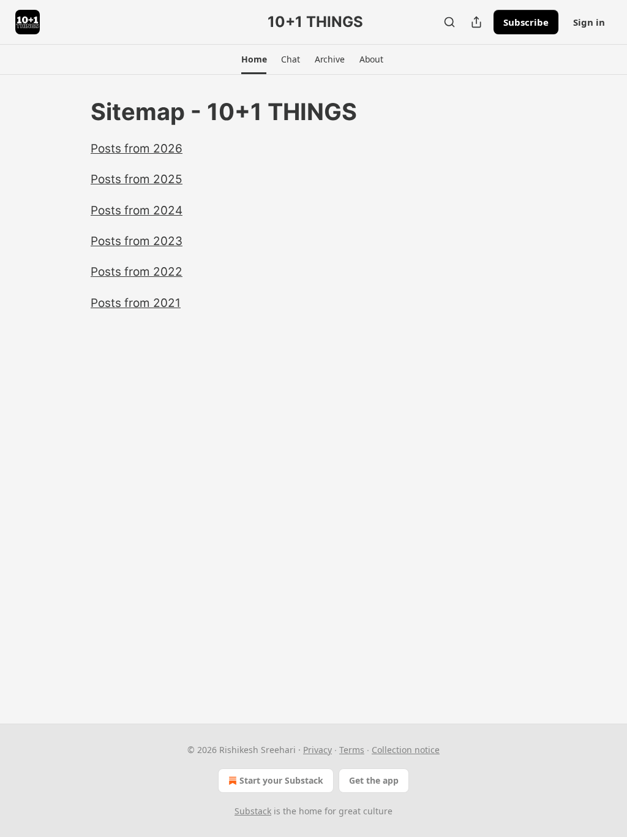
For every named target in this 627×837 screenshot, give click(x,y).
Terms (351, 750)
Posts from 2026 (136, 149)
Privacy (317, 750)
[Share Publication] (476, 22)
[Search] (449, 22)
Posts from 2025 (136, 179)
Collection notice (406, 750)
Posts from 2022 (136, 272)
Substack (253, 811)
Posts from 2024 (136, 210)
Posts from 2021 (136, 303)
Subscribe (526, 22)
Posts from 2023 (136, 241)
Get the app (374, 780)
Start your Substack (281, 780)
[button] (254, 59)
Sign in (589, 22)
